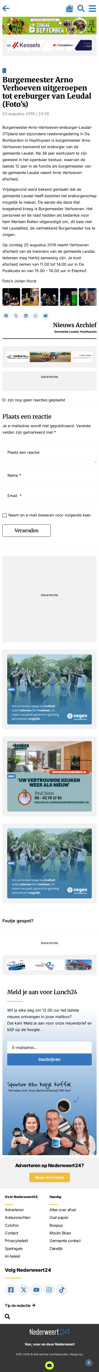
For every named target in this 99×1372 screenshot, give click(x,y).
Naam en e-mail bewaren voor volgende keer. (50, 515)
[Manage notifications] (89, 1362)
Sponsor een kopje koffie (39, 1084)
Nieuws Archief (75, 325)
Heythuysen (88, 331)
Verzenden (26, 530)
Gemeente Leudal (66, 331)
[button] (6, 315)
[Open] (92, 8)
